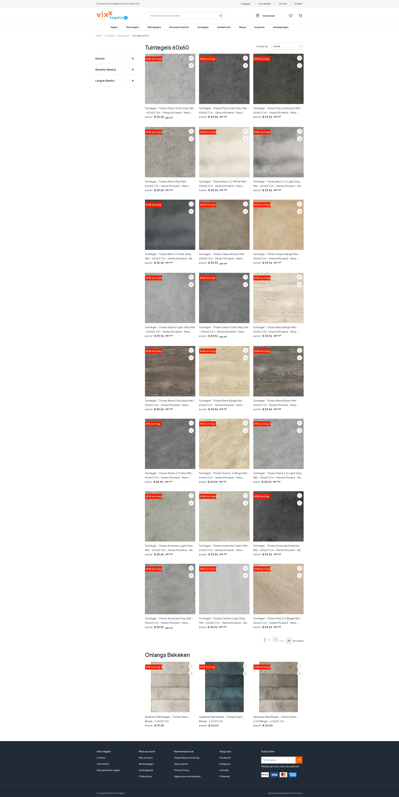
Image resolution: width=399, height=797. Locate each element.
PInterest (224, 776)
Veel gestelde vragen (108, 770)
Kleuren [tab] (100, 58)
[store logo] (112, 15)
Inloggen (245, 3)
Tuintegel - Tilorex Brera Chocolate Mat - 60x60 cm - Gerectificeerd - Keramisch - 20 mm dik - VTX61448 (170, 405)
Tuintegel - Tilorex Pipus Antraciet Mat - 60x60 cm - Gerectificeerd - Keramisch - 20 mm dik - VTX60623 (277, 112)
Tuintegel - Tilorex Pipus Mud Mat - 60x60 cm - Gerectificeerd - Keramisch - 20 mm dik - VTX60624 (167, 186)
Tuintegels (109, 36)
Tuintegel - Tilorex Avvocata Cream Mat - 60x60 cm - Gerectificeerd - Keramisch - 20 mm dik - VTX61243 (224, 550)
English (298, 3)
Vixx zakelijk (264, 3)
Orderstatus (145, 776)
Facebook (225, 757)
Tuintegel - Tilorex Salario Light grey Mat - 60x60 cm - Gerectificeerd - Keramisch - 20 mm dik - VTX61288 (170, 332)
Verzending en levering (186, 757)
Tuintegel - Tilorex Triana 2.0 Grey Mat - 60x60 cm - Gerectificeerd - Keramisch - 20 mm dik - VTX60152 (169, 477)
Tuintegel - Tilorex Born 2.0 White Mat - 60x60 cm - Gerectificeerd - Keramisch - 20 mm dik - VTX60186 (223, 186)
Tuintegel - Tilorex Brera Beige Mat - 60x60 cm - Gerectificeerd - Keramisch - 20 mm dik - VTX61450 (275, 332)
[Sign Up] (299, 760)
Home (98, 36)
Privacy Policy (181, 770)
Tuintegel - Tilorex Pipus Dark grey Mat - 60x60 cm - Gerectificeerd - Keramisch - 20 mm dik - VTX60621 (224, 112)
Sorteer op (262, 46)
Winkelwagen (146, 763)
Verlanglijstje (146, 770)
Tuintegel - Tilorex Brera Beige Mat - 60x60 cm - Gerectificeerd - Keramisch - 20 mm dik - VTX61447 (221, 405)
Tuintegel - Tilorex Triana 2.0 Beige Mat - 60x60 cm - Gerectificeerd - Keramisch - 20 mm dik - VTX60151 (224, 477)
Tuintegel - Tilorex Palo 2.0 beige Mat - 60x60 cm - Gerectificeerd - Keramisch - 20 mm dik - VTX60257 (277, 623)
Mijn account (146, 757)
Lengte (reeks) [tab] (104, 80)
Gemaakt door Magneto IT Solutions (285, 793)
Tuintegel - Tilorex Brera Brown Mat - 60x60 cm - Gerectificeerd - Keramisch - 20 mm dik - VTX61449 (275, 405)
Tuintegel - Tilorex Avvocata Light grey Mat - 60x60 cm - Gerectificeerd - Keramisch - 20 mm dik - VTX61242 (169, 550)
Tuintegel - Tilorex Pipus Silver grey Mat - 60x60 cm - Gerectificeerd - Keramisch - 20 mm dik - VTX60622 (169, 112)
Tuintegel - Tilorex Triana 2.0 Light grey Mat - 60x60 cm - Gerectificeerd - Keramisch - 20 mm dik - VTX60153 (277, 477)
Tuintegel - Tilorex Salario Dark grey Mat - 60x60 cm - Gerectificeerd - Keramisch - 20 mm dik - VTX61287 (223, 332)
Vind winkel (268, 15)
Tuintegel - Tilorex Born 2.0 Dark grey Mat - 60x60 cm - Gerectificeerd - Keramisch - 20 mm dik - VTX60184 (169, 258)
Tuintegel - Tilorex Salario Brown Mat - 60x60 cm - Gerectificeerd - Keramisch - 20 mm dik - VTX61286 (222, 258)
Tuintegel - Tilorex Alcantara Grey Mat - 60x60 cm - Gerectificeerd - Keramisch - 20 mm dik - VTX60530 (169, 623)
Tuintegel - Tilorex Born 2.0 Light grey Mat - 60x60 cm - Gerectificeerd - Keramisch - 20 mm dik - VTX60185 (277, 186)
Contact (283, 3)
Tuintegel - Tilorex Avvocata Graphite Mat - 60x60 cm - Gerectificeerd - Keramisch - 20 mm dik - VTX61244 (277, 550)
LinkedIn (224, 770)
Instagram (225, 763)
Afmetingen (124, 36)
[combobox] (186, 15)
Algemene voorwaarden (187, 776)
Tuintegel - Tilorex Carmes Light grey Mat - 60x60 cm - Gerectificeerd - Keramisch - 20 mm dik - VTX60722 (223, 623)
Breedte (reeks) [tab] (105, 69)
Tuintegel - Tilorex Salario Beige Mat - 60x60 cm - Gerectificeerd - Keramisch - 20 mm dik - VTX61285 (276, 258)
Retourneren (181, 763)
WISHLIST (290, 15)
